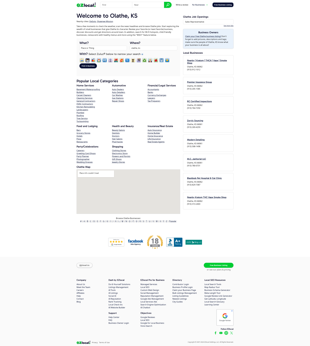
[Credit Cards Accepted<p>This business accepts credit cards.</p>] (93, 60)
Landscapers (82, 109)
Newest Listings (179, 298)
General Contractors (86, 101)
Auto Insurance (155, 130)
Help (79, 296)
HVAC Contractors (85, 104)
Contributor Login (180, 284)
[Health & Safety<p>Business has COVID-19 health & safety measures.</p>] (161, 60)
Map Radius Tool (212, 287)
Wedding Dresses (85, 162)
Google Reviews (147, 317)
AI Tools (112, 290)
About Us (81, 284)
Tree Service (82, 118)
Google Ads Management (152, 298)
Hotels (79, 136)
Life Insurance (154, 139)
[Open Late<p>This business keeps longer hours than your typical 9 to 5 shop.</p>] (87, 60)
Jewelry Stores (118, 162)
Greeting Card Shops (86, 153)
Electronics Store (120, 153)
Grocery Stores (83, 133)
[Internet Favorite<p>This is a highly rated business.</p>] (167, 60)
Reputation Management (151, 296)
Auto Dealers (118, 89)
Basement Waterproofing (88, 89)
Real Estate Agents (156, 141)
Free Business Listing (218, 265)
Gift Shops (117, 159)
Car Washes (117, 95)
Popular (172, 221)
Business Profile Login (182, 287)
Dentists (116, 133)
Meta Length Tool (212, 293)
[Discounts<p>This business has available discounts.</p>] (121, 60)
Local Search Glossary (214, 301)
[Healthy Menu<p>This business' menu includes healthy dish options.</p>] (155, 60)
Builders (80, 92)
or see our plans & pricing (219, 269)
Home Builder (154, 133)
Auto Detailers (118, 92)
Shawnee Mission (105, 21)
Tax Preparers (154, 101)
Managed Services (148, 284)
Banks (150, 92)
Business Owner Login (118, 323)
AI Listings (113, 293)
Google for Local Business (152, 323)
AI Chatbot (145, 307)
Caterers (80, 150)
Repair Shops (118, 101)
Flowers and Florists (121, 156)
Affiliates (80, 293)
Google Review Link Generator (218, 296)
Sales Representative (194, 21)
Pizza (79, 139)
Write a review (182, 5)
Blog (79, 301)
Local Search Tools (212, 284)
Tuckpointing (83, 121)
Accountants (153, 89)
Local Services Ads (148, 301)
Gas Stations (118, 98)
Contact (80, 298)
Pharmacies (117, 141)
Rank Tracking (114, 301)
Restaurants (82, 141)
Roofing (80, 115)
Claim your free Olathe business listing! (203, 36)
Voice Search (146, 326)
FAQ (110, 320)
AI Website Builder (116, 307)
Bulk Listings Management (184, 293)
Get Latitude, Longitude (215, 298)
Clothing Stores (119, 150)
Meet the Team (83, 287)
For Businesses (198, 5)
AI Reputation (114, 298)
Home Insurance (155, 136)
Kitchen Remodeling (86, 106)
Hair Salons (117, 139)
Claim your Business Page (184, 290)
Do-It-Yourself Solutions (119, 284)
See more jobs (228, 26)
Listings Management (118, 287)
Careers (80, 290)
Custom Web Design (149, 290)
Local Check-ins (115, 304)
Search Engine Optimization (153, 304)
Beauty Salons (118, 130)
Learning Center (211, 304)
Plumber (80, 112)
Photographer (83, 159)
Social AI (112, 296)
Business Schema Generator (217, 290)
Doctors (115, 136)
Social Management (149, 293)
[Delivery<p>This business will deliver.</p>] (116, 60)
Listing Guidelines (180, 296)
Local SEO (144, 287)
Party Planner (83, 156)
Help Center (113, 317)
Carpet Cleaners (84, 95)
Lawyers (151, 98)
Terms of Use (104, 342)
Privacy (95, 342)
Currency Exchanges (157, 95)
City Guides (177, 301)
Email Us (85, 265)
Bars (79, 130)
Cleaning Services (85, 98)
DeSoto (92, 21)
